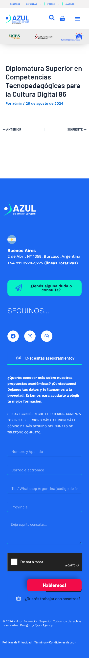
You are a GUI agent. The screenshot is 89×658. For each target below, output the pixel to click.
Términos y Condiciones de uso (54, 642)
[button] (78, 19)
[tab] (44, 358)
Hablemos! (54, 585)
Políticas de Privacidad (17, 642)
